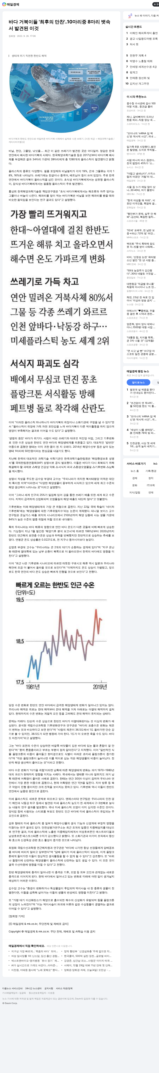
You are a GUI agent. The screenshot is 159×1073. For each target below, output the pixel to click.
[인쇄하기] (111, 44)
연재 (150, 492)
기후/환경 (150, 470)
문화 (134, 485)
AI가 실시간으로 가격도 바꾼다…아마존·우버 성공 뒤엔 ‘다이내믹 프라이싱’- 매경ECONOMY (35, 965)
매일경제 (13, 4)
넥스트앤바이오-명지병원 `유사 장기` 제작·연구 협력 (35, 960)
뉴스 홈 (135, 470)
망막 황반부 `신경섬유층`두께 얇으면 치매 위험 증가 (88, 951)
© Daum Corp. (10, 1003)
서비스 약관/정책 (64, 988)
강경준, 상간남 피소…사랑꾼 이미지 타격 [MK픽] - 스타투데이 (88, 960)
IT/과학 (151, 485)
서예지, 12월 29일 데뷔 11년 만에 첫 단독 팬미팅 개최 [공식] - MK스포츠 (88, 965)
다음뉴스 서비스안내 (12, 988)
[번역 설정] (99, 44)
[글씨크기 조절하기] (105, 44)
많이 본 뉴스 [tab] (138, 382)
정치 (150, 478)
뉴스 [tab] (155, 463)
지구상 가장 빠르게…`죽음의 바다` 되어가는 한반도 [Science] (35, 951)
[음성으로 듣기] (92, 44)
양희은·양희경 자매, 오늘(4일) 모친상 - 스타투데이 (88, 970)
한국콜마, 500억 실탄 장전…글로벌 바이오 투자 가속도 (88, 956)
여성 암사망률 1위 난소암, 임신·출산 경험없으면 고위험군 (35, 956)
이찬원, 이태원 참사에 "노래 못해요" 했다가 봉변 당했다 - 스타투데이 (35, 970)
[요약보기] (86, 44)
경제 (134, 478)
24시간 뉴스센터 (33, 988)
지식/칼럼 (134, 492)
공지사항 (48, 988)
